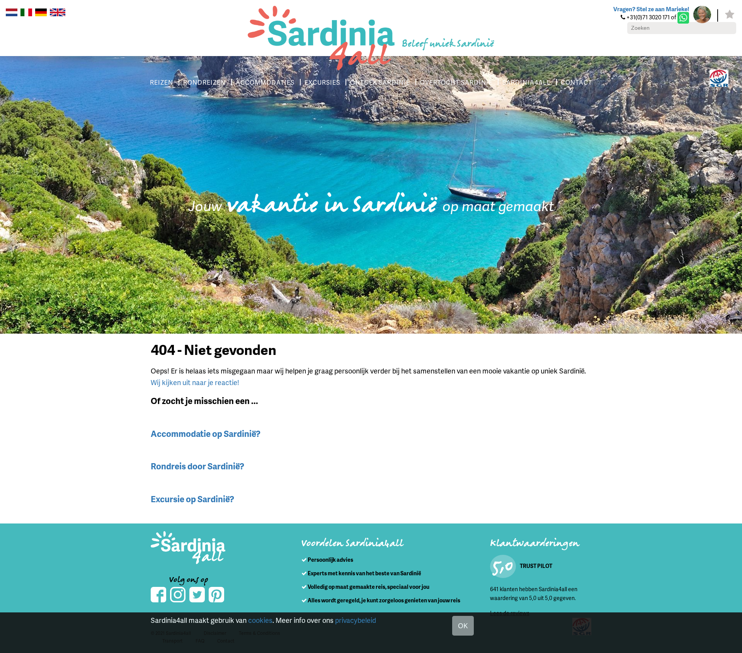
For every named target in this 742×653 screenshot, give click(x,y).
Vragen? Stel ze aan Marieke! (651, 9)
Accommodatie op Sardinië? (205, 434)
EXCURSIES (322, 82)
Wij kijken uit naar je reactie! (195, 382)
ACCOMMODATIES (265, 82)
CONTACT (576, 82)
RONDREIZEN (204, 82)
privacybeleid (355, 620)
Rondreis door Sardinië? (197, 466)
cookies (260, 620)
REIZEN (161, 82)
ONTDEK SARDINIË (380, 82)
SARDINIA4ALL (526, 82)
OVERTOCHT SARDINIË (456, 82)
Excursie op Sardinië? (192, 499)
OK (463, 625)
